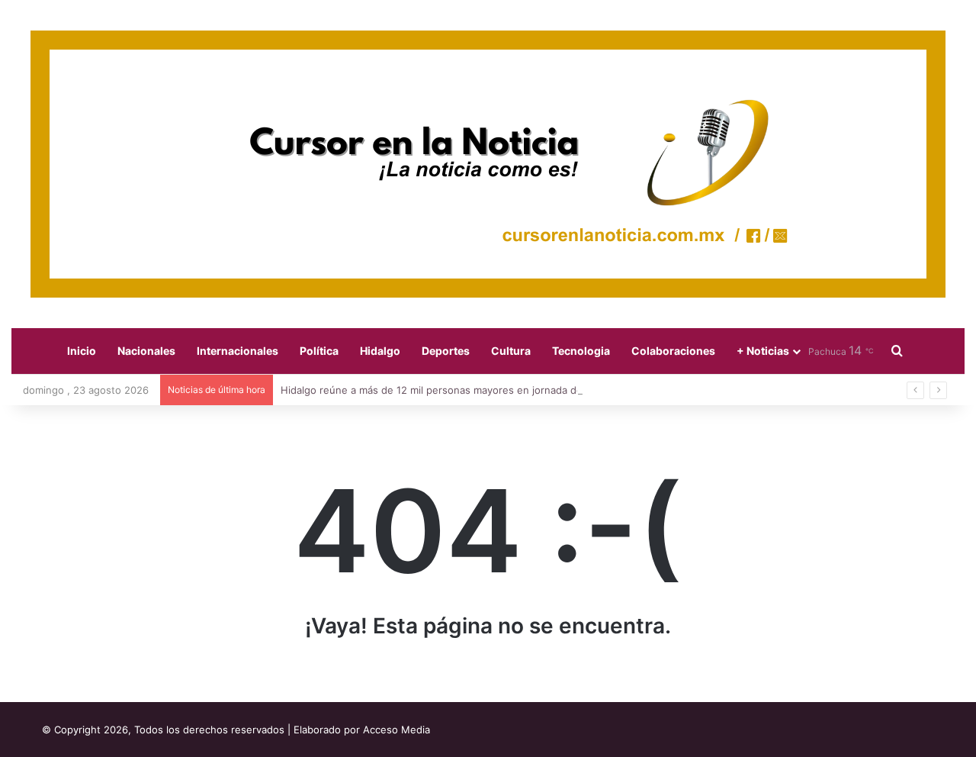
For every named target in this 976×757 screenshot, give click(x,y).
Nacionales (146, 350)
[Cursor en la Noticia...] (488, 164)
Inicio (81, 350)
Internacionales (237, 350)
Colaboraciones (673, 350)
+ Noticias (763, 350)
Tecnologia (581, 350)
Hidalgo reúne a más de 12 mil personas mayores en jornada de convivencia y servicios (488, 390)
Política (319, 350)
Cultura (511, 350)
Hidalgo (380, 350)
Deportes (446, 350)
